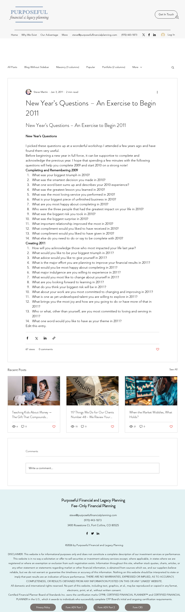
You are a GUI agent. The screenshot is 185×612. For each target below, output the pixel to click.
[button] (173, 67)
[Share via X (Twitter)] (36, 338)
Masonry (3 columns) (67, 67)
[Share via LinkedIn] (45, 338)
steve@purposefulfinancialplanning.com (94, 34)
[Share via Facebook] (27, 338)
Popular (90, 67)
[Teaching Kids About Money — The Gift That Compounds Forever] (34, 390)
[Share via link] (54, 338)
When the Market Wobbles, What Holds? (150, 414)
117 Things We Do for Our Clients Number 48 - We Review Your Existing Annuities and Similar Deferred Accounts (92, 414)
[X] (143, 35)
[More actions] (157, 92)
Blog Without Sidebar (36, 67)
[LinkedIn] (154, 35)
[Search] (177, 17)
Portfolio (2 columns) (113, 67)
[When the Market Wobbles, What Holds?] (151, 390)
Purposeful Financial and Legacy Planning (93, 500)
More (135, 67)
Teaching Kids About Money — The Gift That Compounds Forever (32, 414)
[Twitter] (92, 533)
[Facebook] (149, 35)
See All (173, 369)
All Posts (12, 67)
